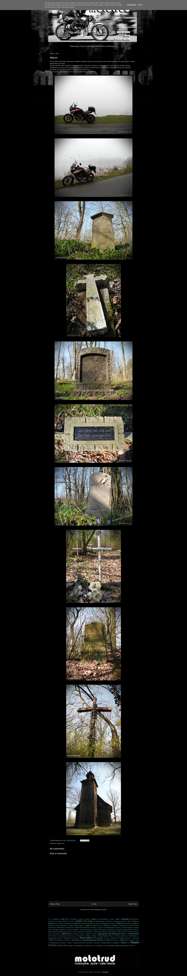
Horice (50, 923)
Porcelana (80, 936)
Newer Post (55, 904)
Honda (135, 921)
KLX (118, 923)
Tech (108, 940)
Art (63, 919)
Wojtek (116, 943)
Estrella (109, 921)
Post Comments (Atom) (98, 909)
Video (69, 943)
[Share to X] (85, 841)
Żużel (131, 945)
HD (129, 921)
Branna (125, 919)
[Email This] (81, 841)
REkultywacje (133, 936)
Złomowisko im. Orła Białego (94, 945)
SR (51, 940)
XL (63, 843)
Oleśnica (54, 936)
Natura (65, 934)
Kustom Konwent (61, 925)
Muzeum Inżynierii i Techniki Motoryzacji (80, 929)
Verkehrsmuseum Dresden (57, 943)
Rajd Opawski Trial (105, 936)
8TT (49, 919)
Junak (76, 923)
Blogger (105, 972)
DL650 (79, 921)
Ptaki (94, 936)
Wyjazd (59, 843)
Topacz (122, 940)
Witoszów (97, 943)
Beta (94, 919)
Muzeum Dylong (127, 927)
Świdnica (66, 940)
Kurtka (50, 925)
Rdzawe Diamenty (120, 936)
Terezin (115, 940)
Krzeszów (127, 923)
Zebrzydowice (79, 945)
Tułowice (131, 940)
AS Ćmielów (72, 919)
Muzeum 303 (69, 927)
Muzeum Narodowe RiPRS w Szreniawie (59, 931)
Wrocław (124, 943)
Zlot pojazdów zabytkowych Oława (116, 945)
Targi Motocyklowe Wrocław (92, 940)
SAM (107, 938)
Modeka (114, 925)
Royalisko (100, 938)
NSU (94, 934)
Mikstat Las (97, 925)
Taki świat (75, 940)
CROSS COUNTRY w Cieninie (66, 921)
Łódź (87, 925)
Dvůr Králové (100, 921)
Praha (88, 936)
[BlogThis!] (83, 841)
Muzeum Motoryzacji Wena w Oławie (126, 929)
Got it (140, 5)
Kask (98, 923)
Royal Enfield (85, 938)
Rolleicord (67, 938)
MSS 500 (60, 927)
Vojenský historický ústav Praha (82, 943)
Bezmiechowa (104, 919)
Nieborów (75, 934)
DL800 (89, 921)
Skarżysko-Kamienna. (124, 938)
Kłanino (112, 923)
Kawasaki (105, 923)
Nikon (82, 934)
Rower (76, 938)
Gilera (124, 921)
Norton (88, 934)
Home (94, 904)
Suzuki (60, 940)
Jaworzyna (68, 923)
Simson (113, 938)
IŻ (56, 923)
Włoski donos (106, 943)
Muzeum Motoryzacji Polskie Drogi (104, 929)
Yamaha (69, 945)
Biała (112, 919)
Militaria (106, 925)
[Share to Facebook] (86, 841)
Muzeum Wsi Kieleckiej (100, 931)
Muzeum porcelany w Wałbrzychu (82, 931)
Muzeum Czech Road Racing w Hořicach (109, 927)
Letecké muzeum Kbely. (75, 925)
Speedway (136, 938)
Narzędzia (57, 934)
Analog (55, 919)
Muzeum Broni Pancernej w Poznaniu (85, 927)
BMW (117, 919)
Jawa (60, 923)
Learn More (131, 5)
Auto (80, 919)
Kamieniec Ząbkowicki (87, 923)
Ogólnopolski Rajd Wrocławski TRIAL (111, 934)
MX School (112, 932)
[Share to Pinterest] (88, 841)
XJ (55, 945)
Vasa (137, 940)
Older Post (132, 904)
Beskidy (87, 919)
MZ (120, 932)
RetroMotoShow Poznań (55, 938)
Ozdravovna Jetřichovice (66, 936)
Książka (134, 923)
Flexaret (117, 921)
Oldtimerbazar (133, 934)
